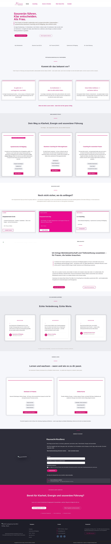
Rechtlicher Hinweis (80, 542)
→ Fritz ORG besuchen (90, 533)
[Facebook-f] (58, 536)
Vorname (49, 456)
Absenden (52, 470)
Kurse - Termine (32, 533)
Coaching (30, 529)
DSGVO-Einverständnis (52, 465)
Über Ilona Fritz (32, 535)
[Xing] (61, 536)
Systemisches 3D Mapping (18, 146)
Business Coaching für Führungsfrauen (55, 146)
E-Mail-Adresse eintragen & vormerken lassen (56, 460)
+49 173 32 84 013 (61, 533)
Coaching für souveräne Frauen (92, 146)
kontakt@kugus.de (61, 531)
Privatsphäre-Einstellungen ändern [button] (92, 542)
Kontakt (30, 537)
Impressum (85, 542)
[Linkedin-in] (64, 536)
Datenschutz (75, 542)
